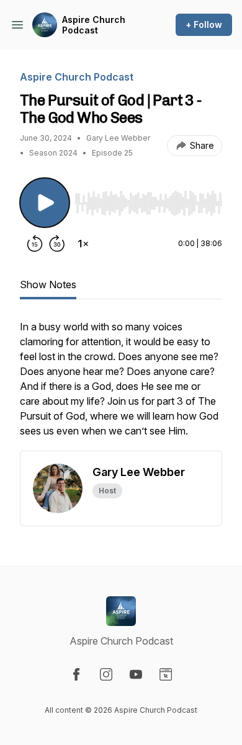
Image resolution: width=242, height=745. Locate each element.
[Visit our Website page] (165, 674)
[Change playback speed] (83, 243)
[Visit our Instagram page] (106, 674)
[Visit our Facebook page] (76, 674)
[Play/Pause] (44, 202)
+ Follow (204, 24)
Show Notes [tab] (48, 284)
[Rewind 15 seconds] (34, 243)
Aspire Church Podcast (93, 25)
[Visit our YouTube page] (136, 674)
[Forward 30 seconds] (57, 243)
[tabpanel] (121, 385)
